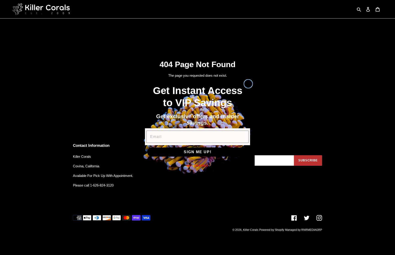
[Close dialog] (248, 84)
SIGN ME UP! (197, 152)
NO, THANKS (197, 165)
